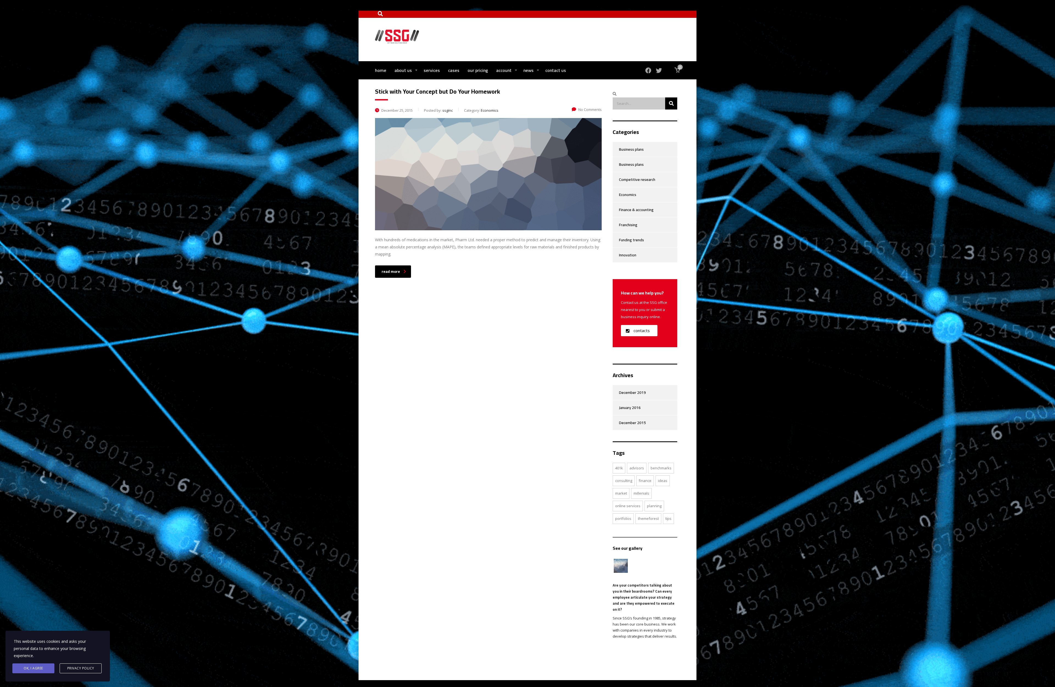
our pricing (478, 70)
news (528, 70)
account (504, 70)
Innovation (627, 255)
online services (627, 505)
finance (645, 480)
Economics (627, 194)
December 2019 (632, 392)
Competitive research (637, 179)
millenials (641, 493)
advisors (636, 468)
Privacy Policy (80, 668)
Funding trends (631, 239)
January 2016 (630, 407)
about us (403, 70)
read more (391, 271)
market (621, 493)
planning (654, 505)
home (380, 70)
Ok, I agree (33, 668)
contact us (555, 70)
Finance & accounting (636, 209)
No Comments (590, 109)
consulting (623, 480)
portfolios (623, 518)
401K (619, 468)
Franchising (628, 224)
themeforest (648, 518)
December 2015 (632, 422)
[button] (639, 330)
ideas (662, 480)
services (432, 70)
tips (668, 518)
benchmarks (661, 468)
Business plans (631, 149)
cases (453, 70)
